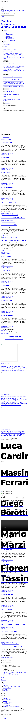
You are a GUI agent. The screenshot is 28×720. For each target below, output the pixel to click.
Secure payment (8, 684)
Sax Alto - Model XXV (8, 203)
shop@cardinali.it (11, 12)
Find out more (14, 438)
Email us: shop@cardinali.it (11, 675)
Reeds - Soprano (6, 142)
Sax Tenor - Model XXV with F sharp (13, 240)
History (8, 33)
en (4, 5)
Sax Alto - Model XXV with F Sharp (13, 218)
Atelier (6, 32)
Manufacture (10, 38)
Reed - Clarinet (6, 256)
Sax (4, 43)
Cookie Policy (7, 689)
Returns (5, 685)
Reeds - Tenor (5, 172)
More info (6, 61)
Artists (5, 30)
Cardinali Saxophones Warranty (12, 706)
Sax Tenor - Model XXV (9, 225)
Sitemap (5, 690)
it (3, 3)
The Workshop (10, 40)
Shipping (6, 682)
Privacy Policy (7, 688)
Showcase (6, 137)
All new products (5, 330)
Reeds (8, 36)
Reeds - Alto (5, 157)
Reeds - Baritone (7, 187)
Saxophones (9, 34)
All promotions (5, 333)
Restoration (9, 37)
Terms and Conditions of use (11, 686)
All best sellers (5, 327)
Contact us (6, 44)
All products (4, 252)
